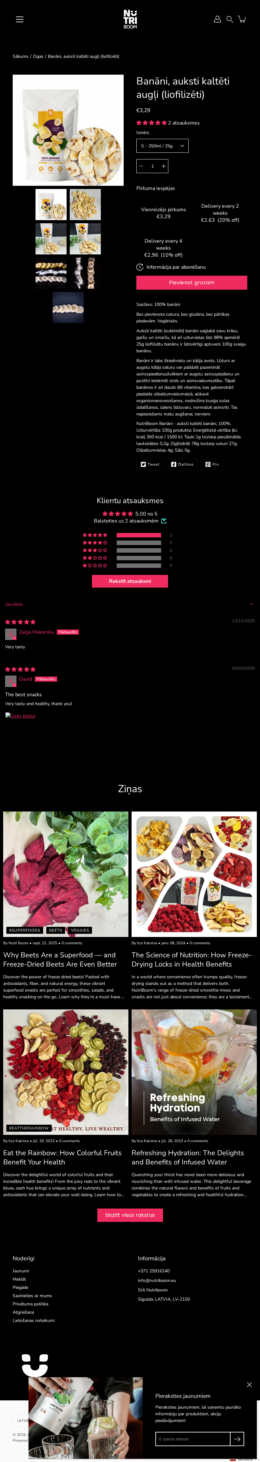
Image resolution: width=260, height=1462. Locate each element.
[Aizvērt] (249, 1384)
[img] (20, 622)
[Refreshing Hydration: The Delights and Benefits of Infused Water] (194, 1072)
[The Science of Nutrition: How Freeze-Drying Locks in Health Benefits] (194, 874)
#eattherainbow (29, 1128)
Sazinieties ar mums (32, 1296)
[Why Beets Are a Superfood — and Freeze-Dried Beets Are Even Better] (65, 874)
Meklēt (19, 1279)
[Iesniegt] (237, 1439)
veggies (80, 930)
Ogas (38, 56)
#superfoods (24, 930)
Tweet (153, 464)
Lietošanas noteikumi (34, 1320)
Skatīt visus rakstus (130, 1215)
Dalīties (186, 464)
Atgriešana (23, 1312)
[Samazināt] (141, 166)
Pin (215, 464)
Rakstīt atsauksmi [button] (130, 581)
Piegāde (20, 1287)
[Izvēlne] (20, 19)
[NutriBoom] (130, 19)
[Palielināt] (163, 166)
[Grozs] (242, 19)
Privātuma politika (30, 1304)
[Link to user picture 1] (20, 727)
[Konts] (217, 19)
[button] (229, 19)
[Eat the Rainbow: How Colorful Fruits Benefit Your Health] (65, 1072)
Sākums (21, 56)
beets (55, 930)
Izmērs (142, 133)
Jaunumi (21, 1271)
